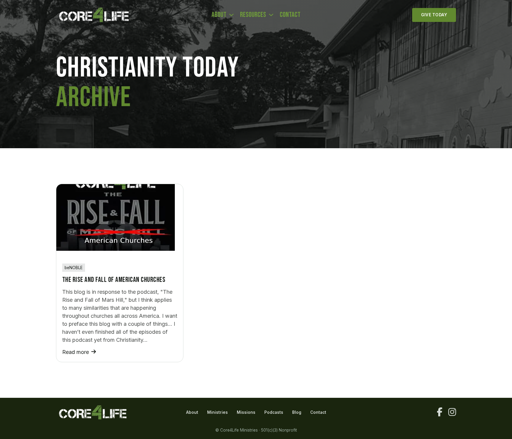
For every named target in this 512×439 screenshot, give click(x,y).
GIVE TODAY (434, 14)
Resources (253, 14)
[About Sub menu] (231, 14)
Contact (290, 14)
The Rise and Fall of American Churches (113, 279)
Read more (75, 352)
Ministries (217, 412)
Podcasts (273, 412)
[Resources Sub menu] (271, 14)
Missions (246, 412)
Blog (296, 412)
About (219, 14)
